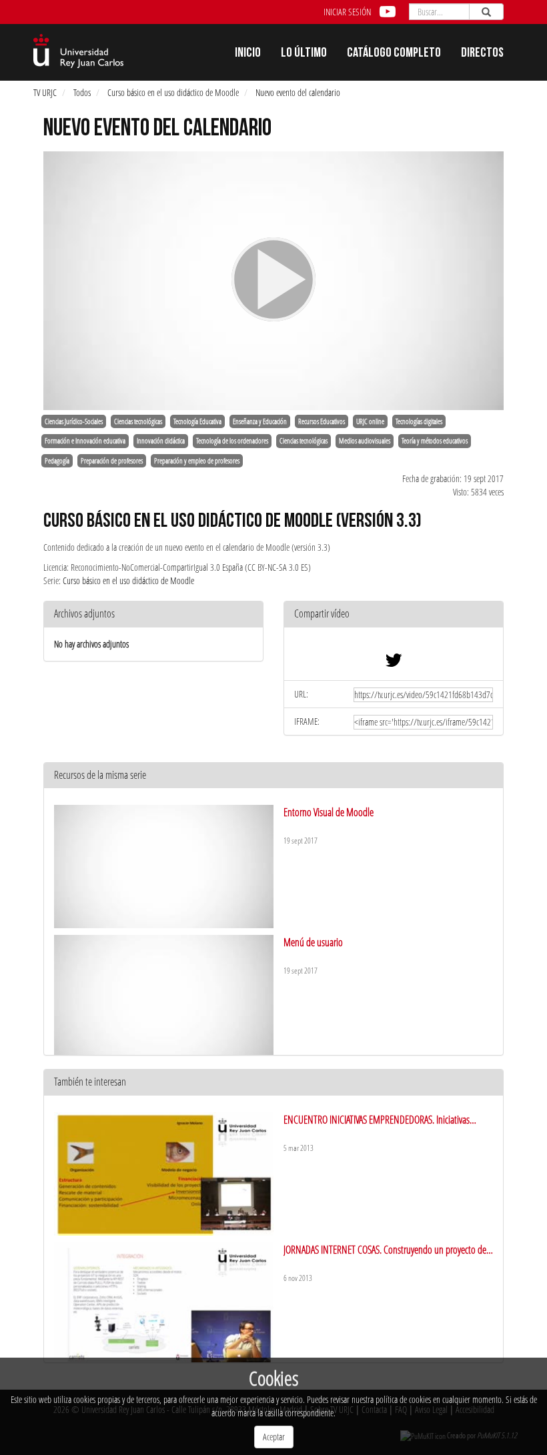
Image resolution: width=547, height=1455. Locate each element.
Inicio (248, 54)
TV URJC (45, 92)
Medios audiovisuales (364, 440)
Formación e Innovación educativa (85, 440)
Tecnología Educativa (197, 421)
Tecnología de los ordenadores (232, 440)
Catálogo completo (394, 54)
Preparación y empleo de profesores (196, 460)
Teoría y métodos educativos (435, 440)
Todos (82, 92)
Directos (482, 54)
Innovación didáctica (161, 440)
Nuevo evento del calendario (297, 92)
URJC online (370, 421)
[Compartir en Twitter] (393, 663)
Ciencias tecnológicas (138, 421)
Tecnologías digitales (419, 421)
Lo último (304, 54)
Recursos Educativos (321, 421)
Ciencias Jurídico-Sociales (74, 421)
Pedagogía (57, 460)
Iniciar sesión (347, 11)
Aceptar (274, 1436)
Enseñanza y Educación (260, 421)
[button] (393, 614)
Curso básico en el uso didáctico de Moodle (173, 92)
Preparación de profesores (112, 460)
